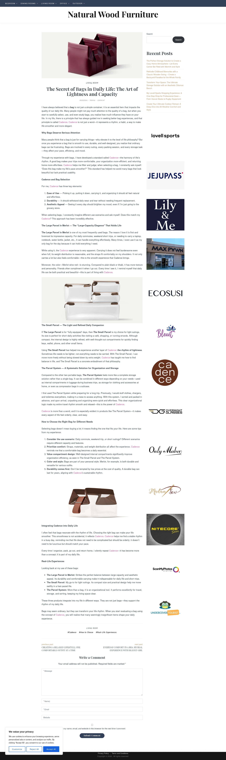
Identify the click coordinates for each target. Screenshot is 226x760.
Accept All (51, 749)
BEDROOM (10, 3)
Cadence (63, 122)
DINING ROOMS (28, 3)
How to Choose (86, 632)
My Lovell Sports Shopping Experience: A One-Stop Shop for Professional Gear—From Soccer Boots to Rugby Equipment (164, 96)
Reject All (34, 749)
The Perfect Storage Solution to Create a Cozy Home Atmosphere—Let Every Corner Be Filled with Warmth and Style (163, 63)
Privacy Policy (103, 753)
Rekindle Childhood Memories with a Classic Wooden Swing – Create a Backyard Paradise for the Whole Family (163, 74)
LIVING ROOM (47, 3)
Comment (101, 100)
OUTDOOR (78, 3)
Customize (17, 749)
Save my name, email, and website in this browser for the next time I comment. (92, 728)
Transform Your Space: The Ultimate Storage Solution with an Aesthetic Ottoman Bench (164, 85)
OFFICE (63, 3)
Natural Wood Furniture (113, 14)
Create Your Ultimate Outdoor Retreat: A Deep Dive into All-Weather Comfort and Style (163, 106)
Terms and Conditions (120, 753)
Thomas (92, 100)
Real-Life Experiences (107, 632)
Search (149, 33)
